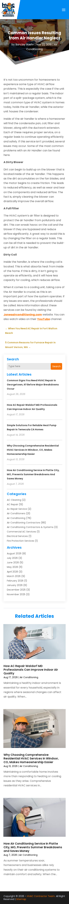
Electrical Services (17, 536)
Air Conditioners (16, 513)
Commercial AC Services (21, 531)
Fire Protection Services (20, 540)
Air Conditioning (16, 518)
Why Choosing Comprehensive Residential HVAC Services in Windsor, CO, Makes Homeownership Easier (33, 450)
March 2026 (14, 576)
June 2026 (13, 562)
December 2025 (16, 589)
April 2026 (12, 571)
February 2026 (15, 580)
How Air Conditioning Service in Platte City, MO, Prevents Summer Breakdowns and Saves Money (33, 474)
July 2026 (12, 558)
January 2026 (15, 585)
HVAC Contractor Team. (41, 896)
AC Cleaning (14, 500)
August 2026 (14, 553)
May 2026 (12, 567)
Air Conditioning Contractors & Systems (30, 527)
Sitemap (21, 899)
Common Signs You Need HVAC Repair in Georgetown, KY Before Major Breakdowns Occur (33, 384)
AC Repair (12, 504)
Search (56, 366)
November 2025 (16, 594)
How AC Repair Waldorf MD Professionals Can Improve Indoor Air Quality (31, 669)
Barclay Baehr (24, 44)
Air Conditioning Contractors (23, 522)
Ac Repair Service (17, 509)
